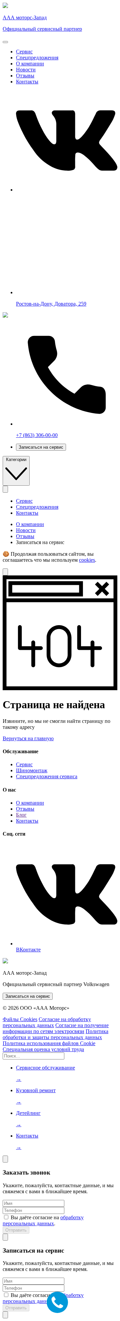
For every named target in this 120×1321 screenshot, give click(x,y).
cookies (87, 560)
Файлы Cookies (20, 1019)
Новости (26, 69)
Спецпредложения (37, 57)
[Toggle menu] (5, 42)
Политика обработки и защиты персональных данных (55, 1034)
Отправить (16, 1230)
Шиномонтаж (31, 770)
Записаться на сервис (41, 447)
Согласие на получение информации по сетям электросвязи (56, 1028)
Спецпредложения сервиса (46, 776)
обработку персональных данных (43, 1220)
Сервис (24, 51)
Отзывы (25, 75)
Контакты (27, 81)
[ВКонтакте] (66, 189)
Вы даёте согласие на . (43, 1220)
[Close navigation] (5, 489)
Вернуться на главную (28, 738)
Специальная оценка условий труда (43, 1049)
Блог (21, 815)
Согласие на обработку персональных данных (47, 1022)
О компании (30, 63)
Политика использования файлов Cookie (49, 1043)
